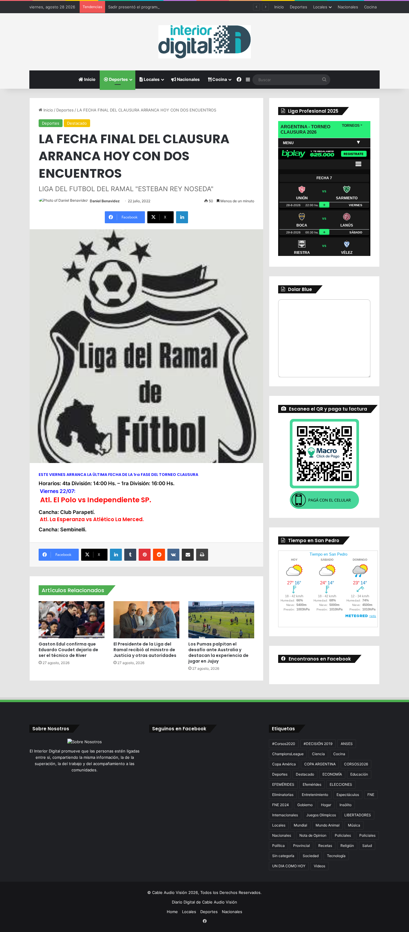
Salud (367, 845)
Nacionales (348, 6)
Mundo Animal (328, 825)
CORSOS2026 (356, 764)
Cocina (370, 6)
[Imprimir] (202, 555)
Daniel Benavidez (105, 201)
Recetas (325, 845)
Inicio (279, 6)
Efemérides (312, 784)
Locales (320, 6)
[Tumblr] (130, 555)
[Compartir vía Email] (188, 555)
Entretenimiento (315, 794)
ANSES (347, 743)
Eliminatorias (282, 794)
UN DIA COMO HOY (288, 866)
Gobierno (305, 805)
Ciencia (318, 754)
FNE (370, 794)
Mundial (300, 825)
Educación (359, 774)
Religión (347, 845)
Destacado (77, 123)
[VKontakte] (173, 555)
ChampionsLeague (288, 754)
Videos (319, 866)
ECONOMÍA (332, 774)
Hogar (326, 805)
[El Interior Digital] (204, 41)
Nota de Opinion (312, 835)
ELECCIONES (341, 784)
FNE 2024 (280, 805)
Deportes (298, 6)
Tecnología (336, 855)
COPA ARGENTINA (320, 764)
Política (278, 845)
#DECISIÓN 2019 (318, 743)
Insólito (346, 805)
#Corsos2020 (283, 743)
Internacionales (285, 815)
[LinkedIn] (182, 217)
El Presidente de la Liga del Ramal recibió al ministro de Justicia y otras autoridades (144, 649)
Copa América (284, 764)
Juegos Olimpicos (321, 815)
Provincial (301, 845)
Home (172, 911)
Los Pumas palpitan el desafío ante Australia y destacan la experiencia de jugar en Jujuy (218, 652)
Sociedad (311, 855)
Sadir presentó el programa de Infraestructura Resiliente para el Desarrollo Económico (188, 6)
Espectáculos (348, 794)
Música (354, 825)
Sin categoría (283, 855)
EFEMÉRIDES (283, 784)
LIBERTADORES (357, 815)
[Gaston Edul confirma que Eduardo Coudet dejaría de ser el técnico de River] (71, 619)
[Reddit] (159, 555)
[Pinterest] (145, 555)
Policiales (343, 835)
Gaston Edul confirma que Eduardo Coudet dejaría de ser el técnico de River (68, 649)
